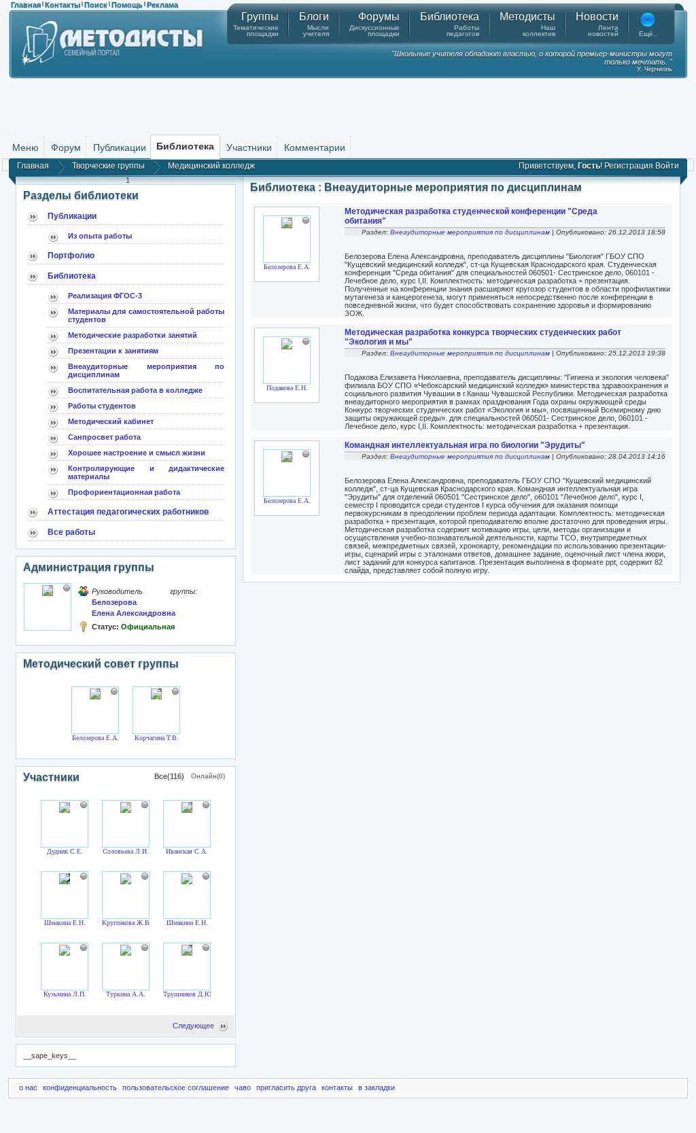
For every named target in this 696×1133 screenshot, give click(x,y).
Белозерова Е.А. (95, 738)
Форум (66, 147)
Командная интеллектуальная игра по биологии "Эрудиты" (465, 445)
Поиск (95, 5)
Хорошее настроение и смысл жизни (136, 453)
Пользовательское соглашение (175, 1087)
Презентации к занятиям (113, 351)
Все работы (71, 532)
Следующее (193, 1026)
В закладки (376, 1087)
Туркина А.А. (125, 994)
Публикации (119, 147)
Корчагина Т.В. (157, 738)
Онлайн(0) (208, 776)
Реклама (162, 5)
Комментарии (314, 147)
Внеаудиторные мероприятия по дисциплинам (470, 232)
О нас (28, 1087)
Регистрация (628, 166)
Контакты (62, 5)
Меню (25, 147)
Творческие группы (108, 166)
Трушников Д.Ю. (188, 994)
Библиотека (72, 276)
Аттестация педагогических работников (128, 512)
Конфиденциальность (80, 1087)
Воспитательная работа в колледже (135, 390)
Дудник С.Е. (65, 851)
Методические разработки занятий (132, 335)
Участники (249, 147)
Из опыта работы (100, 236)
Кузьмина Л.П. (65, 994)
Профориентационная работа (124, 492)
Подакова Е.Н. (287, 387)
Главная (26, 5)
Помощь (127, 5)
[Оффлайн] (67, 588)
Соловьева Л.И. (126, 851)
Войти (667, 166)
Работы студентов (102, 406)
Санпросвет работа (104, 437)
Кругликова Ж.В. (127, 922)
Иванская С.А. (187, 851)
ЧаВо (242, 1087)
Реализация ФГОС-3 (105, 296)
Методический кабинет (111, 421)
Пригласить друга (286, 1087)
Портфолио (71, 255)
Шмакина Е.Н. (65, 922)
